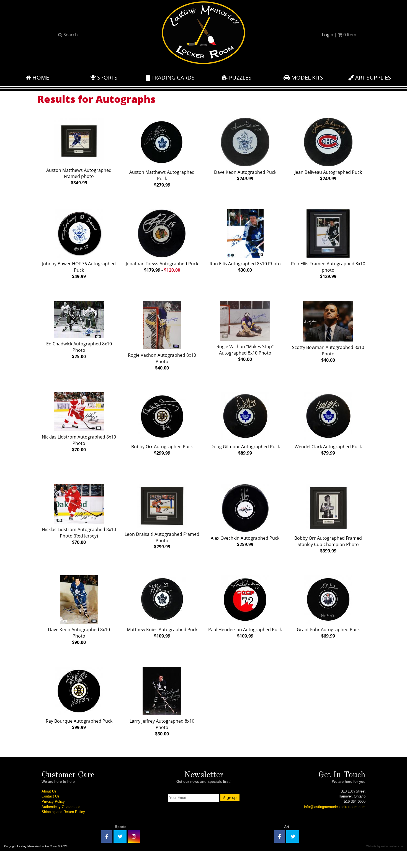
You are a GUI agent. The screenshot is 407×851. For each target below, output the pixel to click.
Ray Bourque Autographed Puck (79, 724)
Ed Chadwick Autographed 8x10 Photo (79, 350)
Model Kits (306, 77)
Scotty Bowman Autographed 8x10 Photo (328, 353)
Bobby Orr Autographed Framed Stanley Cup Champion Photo (328, 544)
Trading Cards (172, 77)
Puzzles (239, 77)
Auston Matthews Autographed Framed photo (79, 176)
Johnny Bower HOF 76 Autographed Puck (79, 270)
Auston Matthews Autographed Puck (162, 178)
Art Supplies (372, 77)
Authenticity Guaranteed (61, 807)
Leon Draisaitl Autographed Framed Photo (162, 540)
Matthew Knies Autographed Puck (162, 632)
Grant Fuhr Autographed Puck (328, 632)
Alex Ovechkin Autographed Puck (245, 541)
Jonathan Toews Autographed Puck (162, 267)
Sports (106, 77)
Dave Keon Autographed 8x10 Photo (79, 635)
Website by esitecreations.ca (384, 846)
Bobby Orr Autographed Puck (162, 450)
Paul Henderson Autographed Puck (245, 632)
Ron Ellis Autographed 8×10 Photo (245, 267)
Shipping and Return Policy (63, 812)
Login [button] (327, 35)
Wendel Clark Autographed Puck (328, 450)
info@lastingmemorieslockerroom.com (334, 807)
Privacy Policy (53, 801)
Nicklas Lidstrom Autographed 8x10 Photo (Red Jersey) (79, 535)
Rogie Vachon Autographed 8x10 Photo (162, 361)
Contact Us (51, 796)
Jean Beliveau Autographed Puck (328, 175)
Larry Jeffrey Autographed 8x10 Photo (162, 727)
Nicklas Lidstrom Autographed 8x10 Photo (79, 443)
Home (40, 77)
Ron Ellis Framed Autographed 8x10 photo (328, 270)
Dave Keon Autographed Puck (245, 175)
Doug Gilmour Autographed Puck (245, 450)
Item (349, 35)
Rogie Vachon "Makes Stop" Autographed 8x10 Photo (245, 352)
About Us (49, 791)
